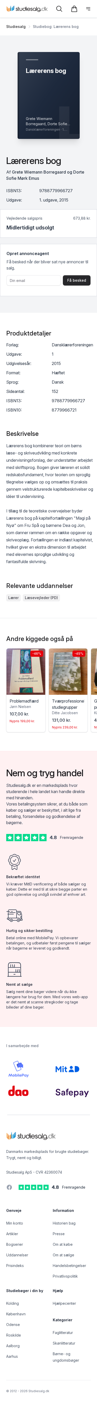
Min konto (14, 1223)
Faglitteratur (63, 1332)
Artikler (12, 1234)
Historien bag (64, 1223)
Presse (59, 1234)
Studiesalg (16, 26)
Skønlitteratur (64, 1343)
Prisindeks (15, 1265)
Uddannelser (17, 1255)
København (16, 1314)
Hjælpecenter (64, 1303)
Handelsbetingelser (69, 1265)
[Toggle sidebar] (88, 9)
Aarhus (12, 1356)
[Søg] (59, 8)
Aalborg (13, 1346)
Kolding (12, 1303)
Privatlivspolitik (65, 1276)
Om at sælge (63, 1255)
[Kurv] (74, 8)
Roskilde (13, 1335)
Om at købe (63, 1244)
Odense (13, 1324)
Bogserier (14, 1244)
